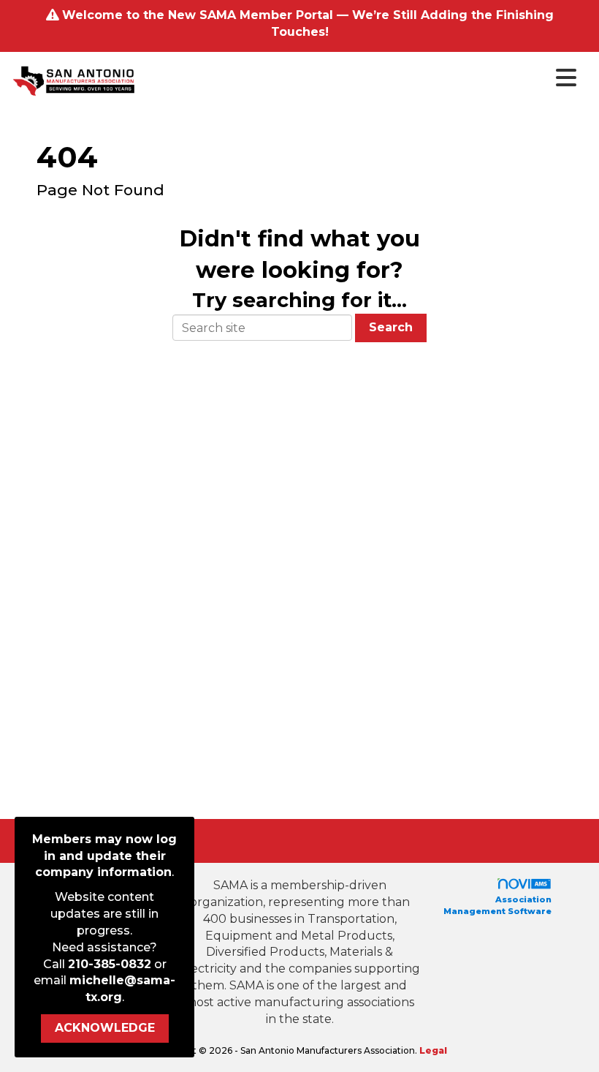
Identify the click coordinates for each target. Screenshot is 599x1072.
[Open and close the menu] (361, 78)
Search (391, 327)
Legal (433, 1050)
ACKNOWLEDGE (105, 1028)
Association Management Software (497, 905)
